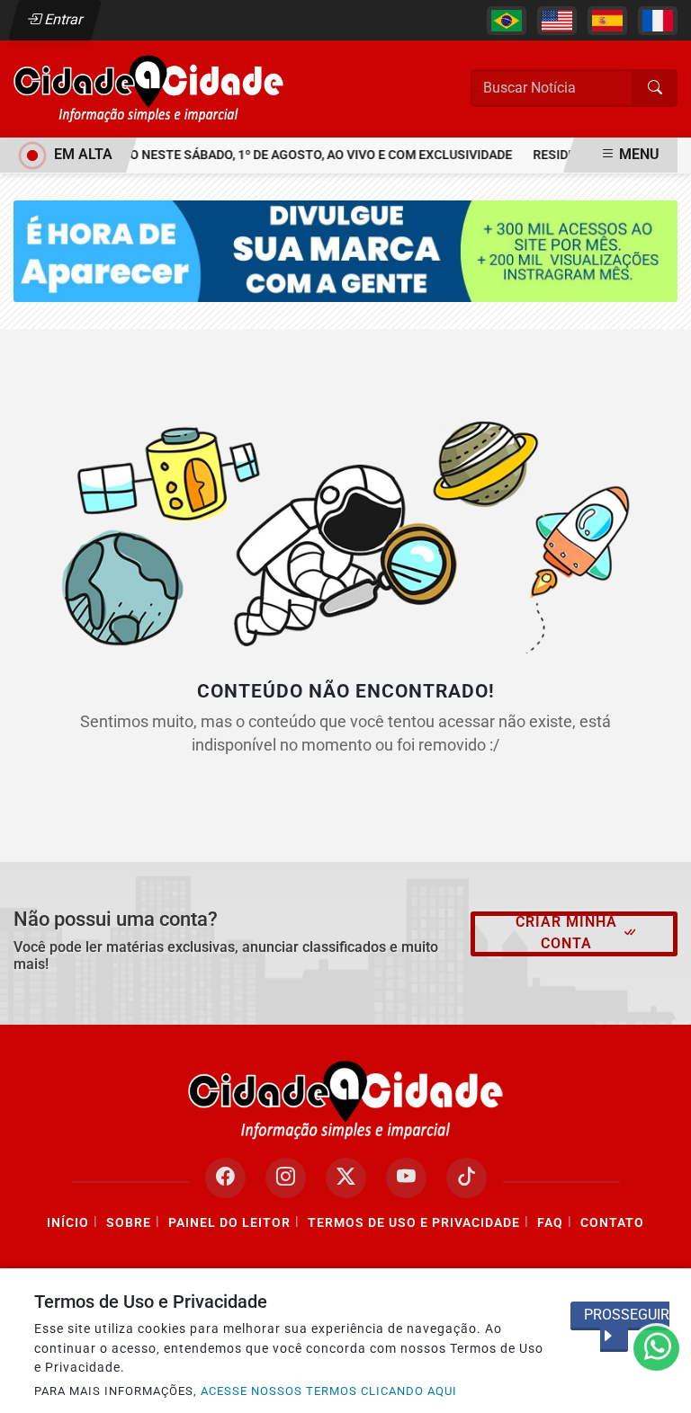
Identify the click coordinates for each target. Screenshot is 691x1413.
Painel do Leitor (229, 1223)
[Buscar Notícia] (655, 88)
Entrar (62, 19)
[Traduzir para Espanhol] (607, 20)
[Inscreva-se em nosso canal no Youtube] (406, 1178)
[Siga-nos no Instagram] (285, 1178)
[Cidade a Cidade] (148, 87)
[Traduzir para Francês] (658, 20)
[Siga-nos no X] (346, 1178)
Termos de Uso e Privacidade (414, 1223)
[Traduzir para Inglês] (557, 20)
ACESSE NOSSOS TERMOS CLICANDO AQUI (329, 1391)
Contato (612, 1223)
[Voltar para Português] (506, 20)
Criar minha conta (566, 932)
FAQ (550, 1223)
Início (68, 1223)
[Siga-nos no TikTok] (466, 1178)
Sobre (128, 1223)
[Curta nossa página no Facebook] (225, 1178)
